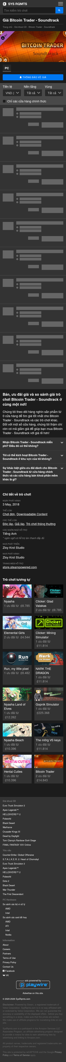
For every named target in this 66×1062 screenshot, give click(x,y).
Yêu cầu (7, 850)
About (5, 944)
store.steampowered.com (20, 567)
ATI (7, 925)
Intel (7, 912)
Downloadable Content (32, 514)
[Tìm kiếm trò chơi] (59, 10)
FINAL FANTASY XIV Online (17, 844)
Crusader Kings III (11, 831)
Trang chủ (15, 4)
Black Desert (9, 823)
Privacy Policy (9, 962)
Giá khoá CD (20, 26)
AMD (7, 908)
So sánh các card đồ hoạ (15, 917)
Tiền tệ (7, 86)
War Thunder (9, 889)
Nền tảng (30, 86)
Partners (7, 953)
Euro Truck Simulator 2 (14, 805)
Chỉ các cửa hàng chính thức (26, 101)
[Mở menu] (60, 3)
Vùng (48, 86)
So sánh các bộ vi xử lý (14, 904)
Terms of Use (9, 957)
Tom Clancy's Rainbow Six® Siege (19, 840)
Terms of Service (21, 1055)
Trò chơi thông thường (41, 523)
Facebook (10, 970)
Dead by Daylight (11, 836)
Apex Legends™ (11, 809)
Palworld (7, 818)
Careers (6, 949)
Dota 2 (6, 881)
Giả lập (19, 523)
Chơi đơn (9, 514)
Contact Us (8, 966)
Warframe (7, 827)
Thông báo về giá (34, 77)
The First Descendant (13, 894)
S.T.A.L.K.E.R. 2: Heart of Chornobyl (21, 859)
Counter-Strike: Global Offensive (18, 854)
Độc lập (8, 523)
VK (7, 975)
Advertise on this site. (33, 993)
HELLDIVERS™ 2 (11, 814)
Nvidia (8, 934)
